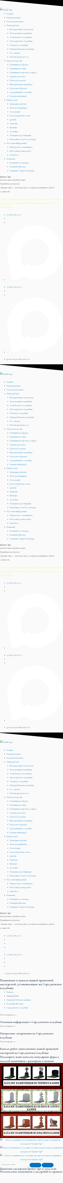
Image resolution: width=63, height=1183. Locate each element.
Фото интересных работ (20, 151)
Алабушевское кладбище (21, 37)
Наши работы (12, 25)
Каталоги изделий (14, 61)
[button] (31, 378)
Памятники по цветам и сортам (23, 72)
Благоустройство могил (20, 115)
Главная (9, 13)
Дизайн (13, 119)
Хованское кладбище (19, 45)
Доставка (14, 131)
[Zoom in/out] (42, 1176)
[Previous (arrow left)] (6, 1181)
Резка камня (15, 112)
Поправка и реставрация (20, 135)
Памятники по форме (19, 64)
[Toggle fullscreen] (30, 1176)
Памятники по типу (18, 68)
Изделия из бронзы (18, 88)
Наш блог (14, 155)
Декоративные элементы (21, 92)
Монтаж (13, 127)
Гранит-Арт (5, 177)
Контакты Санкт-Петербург (22, 170)
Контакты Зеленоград (19, 163)
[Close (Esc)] (6, 1176)
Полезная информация (16, 143)
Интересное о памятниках (21, 147)
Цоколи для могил (18, 80)
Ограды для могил (17, 76)
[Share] (18, 1176)
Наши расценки (13, 17)
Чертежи (13, 123)
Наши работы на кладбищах (22, 49)
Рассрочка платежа (14, 21)
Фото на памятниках (18, 108)
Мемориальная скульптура (21, 84)
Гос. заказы (15, 53)
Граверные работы (18, 104)
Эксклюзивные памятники (21, 33)
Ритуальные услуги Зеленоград (23, 139)
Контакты (10, 159)
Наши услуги (12, 100)
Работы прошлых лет (19, 57)
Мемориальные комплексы (21, 29)
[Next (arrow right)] (18, 1181)
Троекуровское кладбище (21, 41)
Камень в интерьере (18, 96)
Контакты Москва (18, 166)
